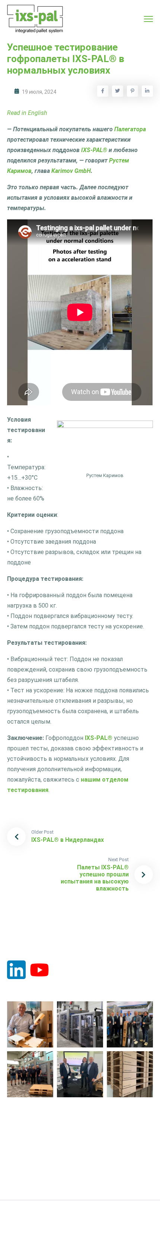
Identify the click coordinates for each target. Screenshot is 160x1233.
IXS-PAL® (94, 150)
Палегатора (130, 129)
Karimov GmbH (71, 170)
